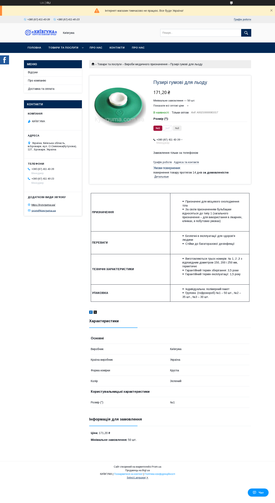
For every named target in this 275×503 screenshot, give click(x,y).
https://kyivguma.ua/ (43, 204)
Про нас (96, 47)
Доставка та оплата (41, 88)
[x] (95, 312)
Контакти (117, 47)
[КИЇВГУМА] (41, 37)
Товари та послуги (63, 47)
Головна (34, 47)
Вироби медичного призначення (146, 64)
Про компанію (37, 80)
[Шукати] (246, 33)
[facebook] (91, 312)
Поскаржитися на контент (128, 474)
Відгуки (33, 72)
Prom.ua (156, 466)
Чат (261, 492)
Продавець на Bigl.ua (137, 470)
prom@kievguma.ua (44, 210)
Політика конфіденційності (160, 474)
